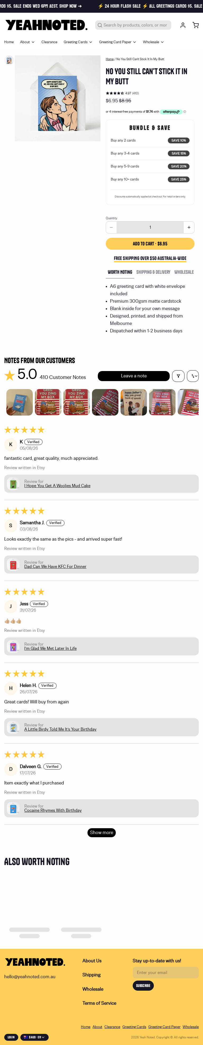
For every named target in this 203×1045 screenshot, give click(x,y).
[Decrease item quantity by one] (111, 227)
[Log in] (181, 25)
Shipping (91, 975)
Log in (11, 1037)
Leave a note (134, 376)
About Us (92, 961)
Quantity (111, 218)
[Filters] (178, 376)
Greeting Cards (75, 42)
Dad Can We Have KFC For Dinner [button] (55, 567)
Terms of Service (99, 1003)
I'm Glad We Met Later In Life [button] (50, 648)
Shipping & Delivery (153, 272)
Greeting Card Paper (115, 42)
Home (9, 42)
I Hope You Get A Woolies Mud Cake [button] (57, 486)
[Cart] (193, 25)
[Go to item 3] (76, 402)
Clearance (49, 42)
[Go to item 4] (105, 402)
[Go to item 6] (162, 402)
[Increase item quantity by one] (189, 227)
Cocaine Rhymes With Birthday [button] (53, 810)
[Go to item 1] (19, 402)
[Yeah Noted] (46, 25)
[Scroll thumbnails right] (192, 402)
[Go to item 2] (48, 402)
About (25, 42)
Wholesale (151, 42)
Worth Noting (120, 272)
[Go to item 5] (134, 402)
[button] (150, 244)
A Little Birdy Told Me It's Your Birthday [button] (60, 729)
